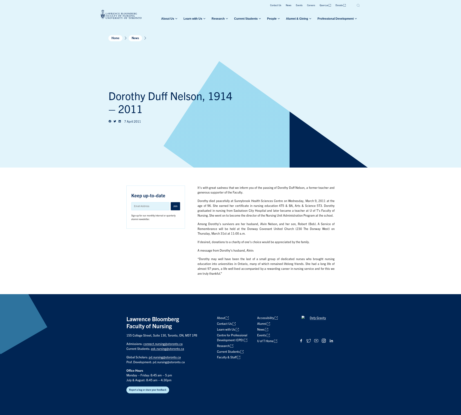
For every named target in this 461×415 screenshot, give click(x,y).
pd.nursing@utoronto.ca (165, 357)
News (288, 5)
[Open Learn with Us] (204, 19)
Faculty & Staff (227, 357)
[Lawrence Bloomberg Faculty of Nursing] (121, 15)
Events (299, 5)
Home (115, 38)
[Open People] (278, 19)
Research (218, 18)
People (272, 18)
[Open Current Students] (259, 19)
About (221, 318)
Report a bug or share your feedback (147, 390)
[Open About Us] (176, 19)
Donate (339, 5)
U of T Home (265, 341)
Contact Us (275, 5)
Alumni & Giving (297, 18)
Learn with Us (192, 18)
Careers (311, 5)
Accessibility (265, 318)
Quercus (324, 5)
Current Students (246, 18)
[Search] (358, 5)
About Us (167, 18)
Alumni (261, 323)
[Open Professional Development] (355, 19)
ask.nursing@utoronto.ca (167, 348)
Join (175, 206)
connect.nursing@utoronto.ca (163, 344)
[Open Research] (226, 19)
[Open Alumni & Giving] (310, 19)
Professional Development (335, 18)
